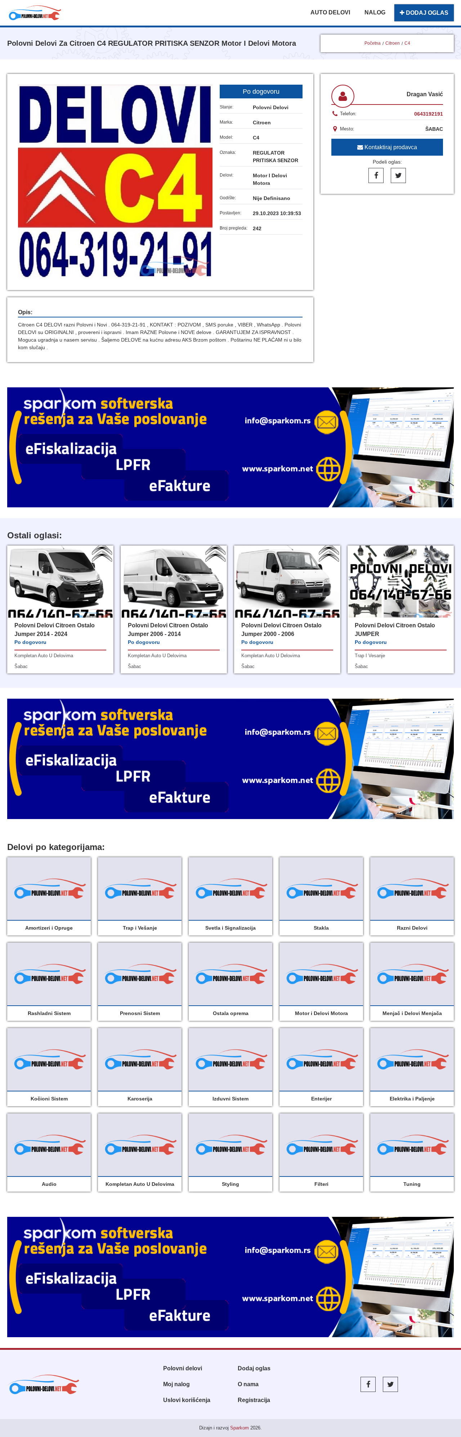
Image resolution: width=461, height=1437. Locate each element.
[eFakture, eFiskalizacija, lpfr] (230, 447)
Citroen (392, 43)
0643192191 (428, 114)
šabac (21, 666)
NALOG (374, 12)
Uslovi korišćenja (186, 1400)
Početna (372, 43)
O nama (248, 1384)
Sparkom (239, 1428)
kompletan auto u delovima (43, 655)
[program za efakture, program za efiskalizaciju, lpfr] (230, 759)
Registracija (254, 1400)
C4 (407, 43)
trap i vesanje (370, 655)
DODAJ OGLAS (426, 13)
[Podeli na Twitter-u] (398, 175)
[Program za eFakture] (230, 1277)
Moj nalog (176, 1384)
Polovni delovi (182, 1368)
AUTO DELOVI (330, 12)
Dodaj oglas (254, 1368)
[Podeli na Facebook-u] (376, 175)
